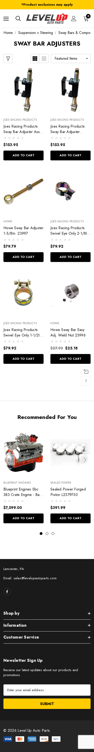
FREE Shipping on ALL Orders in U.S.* (47, 5)
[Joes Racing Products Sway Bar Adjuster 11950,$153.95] (70, 89)
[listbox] (71, 58)
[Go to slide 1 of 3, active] (41, 533)
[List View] (44, 58)
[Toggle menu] (6, 18)
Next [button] (85, 459)
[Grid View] (34, 58)
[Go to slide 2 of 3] (47, 533)
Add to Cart (23, 155)
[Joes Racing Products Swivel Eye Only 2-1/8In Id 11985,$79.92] (70, 191)
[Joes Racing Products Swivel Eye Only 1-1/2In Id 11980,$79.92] (23, 293)
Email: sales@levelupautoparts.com (30, 578)
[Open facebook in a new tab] (7, 591)
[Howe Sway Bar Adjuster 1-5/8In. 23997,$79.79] (23, 191)
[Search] (18, 18)
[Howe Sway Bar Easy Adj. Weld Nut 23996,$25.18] (70, 293)
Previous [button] (9, 459)
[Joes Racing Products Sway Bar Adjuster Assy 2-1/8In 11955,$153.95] (23, 89)
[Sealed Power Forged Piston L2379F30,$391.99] (70, 452)
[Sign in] (73, 18)
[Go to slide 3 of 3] (53, 533)
